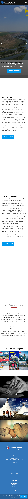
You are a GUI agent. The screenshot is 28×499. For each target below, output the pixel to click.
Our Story (14, 484)
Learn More (8, 136)
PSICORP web (14, 497)
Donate (14, 486)
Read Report (13, 71)
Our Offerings (14, 483)
